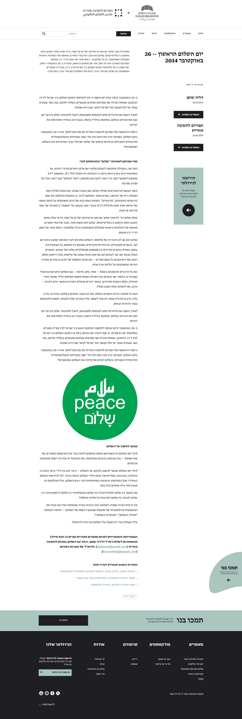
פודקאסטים (169, 33)
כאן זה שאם (164, 659)
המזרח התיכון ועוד (193, 659)
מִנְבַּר (200, 679)
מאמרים (187, 33)
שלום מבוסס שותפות (192, 669)
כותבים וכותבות (96, 669)
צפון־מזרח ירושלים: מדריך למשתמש (112, 585)
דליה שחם (195, 97)
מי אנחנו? (100, 659)
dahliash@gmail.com (112, 547)
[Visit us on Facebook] (52, 694)
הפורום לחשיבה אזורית (190, 128)
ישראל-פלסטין (195, 664)
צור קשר (100, 674)
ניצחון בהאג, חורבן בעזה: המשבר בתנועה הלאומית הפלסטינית (97, 571)
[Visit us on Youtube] (41, 694)
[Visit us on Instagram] (46, 694)
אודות (141, 33)
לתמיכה (63, 620)
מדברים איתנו (162, 664)
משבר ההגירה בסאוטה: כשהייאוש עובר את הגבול (106, 578)
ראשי (200, 33)
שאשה (134, 664)
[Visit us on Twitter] (57, 694)
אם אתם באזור (195, 674)
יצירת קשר (175, 694)
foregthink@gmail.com (119, 552)
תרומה (123, 33)
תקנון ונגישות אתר (193, 694)
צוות (102, 664)
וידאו (154, 33)
